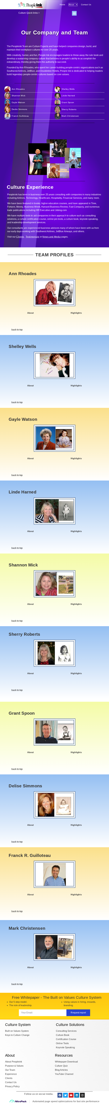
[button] (74, 13)
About (71, 4)
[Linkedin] (76, 1095)
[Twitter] (65, 1095)
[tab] (30, 313)
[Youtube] (71, 1095)
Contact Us (86, 4)
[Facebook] (59, 1095)
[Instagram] (82, 1095)
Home (62, 4)
